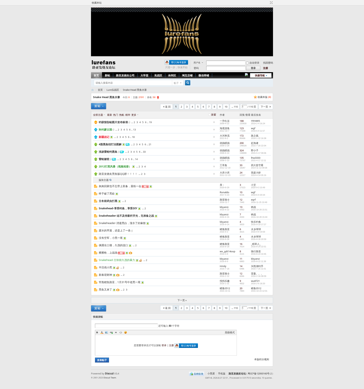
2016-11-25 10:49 (259, 202)
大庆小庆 (225, 172)
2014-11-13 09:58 (259, 168)
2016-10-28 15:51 (259, 210)
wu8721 (255, 281)
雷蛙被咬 (104, 159)
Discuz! (109, 373)
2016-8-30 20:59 (258, 239)
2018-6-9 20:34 (258, 195)
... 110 (234, 106)
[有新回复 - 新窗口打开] (95, 187)
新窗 (213, 114)
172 (242, 135)
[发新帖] (98, 106)
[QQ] (196, 373)
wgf (253, 128)
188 (242, 121)
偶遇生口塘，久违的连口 (113, 245)
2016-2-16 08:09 (258, 276)
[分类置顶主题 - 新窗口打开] (95, 130)
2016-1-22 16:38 (258, 138)
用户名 (197, 62)
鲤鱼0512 (225, 288)
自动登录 (254, 62)
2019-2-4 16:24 (258, 123)
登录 (164, 345)
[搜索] (187, 83)
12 (241, 199)
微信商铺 (203, 75)
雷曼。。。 (257, 273)
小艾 (253, 185)
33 (144, 151)
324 (242, 150)
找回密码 (268, 62)
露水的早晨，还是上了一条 (115, 230)
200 (242, 143)
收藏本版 (264, 97)
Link (111, 332)
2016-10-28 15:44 (259, 217)
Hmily (223, 266)
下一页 (264, 106)
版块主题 (104, 180)
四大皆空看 (257, 165)
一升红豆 (225, 121)
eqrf (253, 199)
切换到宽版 (271, 2)
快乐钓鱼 (256, 221)
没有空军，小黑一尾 (111, 238)
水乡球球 (256, 229)
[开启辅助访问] (268, 2)
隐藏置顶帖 (214, 122)
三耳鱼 (223, 165)
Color (102, 332)
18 (133, 137)
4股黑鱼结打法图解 (110, 144)
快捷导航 (260, 75)
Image (106, 332)
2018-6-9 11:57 (258, 131)
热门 (115, 114)
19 (150, 122)
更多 (133, 114)
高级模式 (230, 332)
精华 (127, 114)
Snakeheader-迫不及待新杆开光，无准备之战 (126, 215)
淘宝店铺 (187, 75)
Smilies (125, 332)
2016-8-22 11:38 (258, 261)
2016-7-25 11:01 (258, 269)
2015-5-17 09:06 (258, 153)
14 (136, 159)
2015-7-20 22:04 (258, 146)
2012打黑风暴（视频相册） (115, 166)
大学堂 (144, 75)
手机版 (221, 373)
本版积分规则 (261, 359)
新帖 (107, 75)
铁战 (253, 207)
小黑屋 (211, 373)
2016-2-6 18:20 (258, 283)
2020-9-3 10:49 (258, 187)
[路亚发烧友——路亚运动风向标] (103, 69)
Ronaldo (224, 192)
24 (241, 172)
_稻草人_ (256, 244)
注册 (265, 68)
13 (134, 129)
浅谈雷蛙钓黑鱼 (108, 151)
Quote (116, 332)
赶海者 (254, 143)
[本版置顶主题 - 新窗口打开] (95, 145)
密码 (196, 68)
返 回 (168, 106)
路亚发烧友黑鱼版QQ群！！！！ (118, 174)
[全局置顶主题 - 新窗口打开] (95, 123)
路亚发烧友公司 (125, 75)
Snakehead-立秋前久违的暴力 (117, 260)
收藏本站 (97, 2)
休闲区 (172, 75)
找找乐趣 (225, 281)
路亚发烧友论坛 (237, 373)
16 (241, 244)
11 (241, 258)
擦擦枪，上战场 (108, 252)
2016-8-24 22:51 (258, 246)
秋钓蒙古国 (105, 129)
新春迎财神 (105, 275)
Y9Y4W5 (255, 121)
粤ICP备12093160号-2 (260, 373)
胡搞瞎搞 (225, 143)
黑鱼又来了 (105, 289)
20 (241, 288)
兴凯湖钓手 (257, 266)
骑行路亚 (256, 251)
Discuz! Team (110, 377)
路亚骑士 (225, 199)
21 (150, 144)
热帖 (121, 114)
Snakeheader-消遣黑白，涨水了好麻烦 (122, 223)
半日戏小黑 (105, 267)
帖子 (176, 83)
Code (121, 332)
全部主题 (98, 114)
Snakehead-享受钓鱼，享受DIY (118, 208)
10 (226, 106)
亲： (222, 185)
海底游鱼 (225, 128)
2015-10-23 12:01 (259, 291)
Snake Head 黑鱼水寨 (135, 89)
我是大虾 (256, 172)
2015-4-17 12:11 (258, 160)
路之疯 (254, 135)
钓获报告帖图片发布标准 (113, 122)
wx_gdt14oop (227, 251)
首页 (96, 75)
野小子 (254, 150)
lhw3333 (255, 157)
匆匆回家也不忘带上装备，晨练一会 (120, 186)
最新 (109, 114)
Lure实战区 (113, 89)
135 (242, 157)
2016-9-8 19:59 (258, 232)
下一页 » (182, 300)
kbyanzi (224, 207)
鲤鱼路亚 (225, 229)
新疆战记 (104, 137)
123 (242, 128)
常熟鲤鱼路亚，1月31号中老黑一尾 (119, 282)
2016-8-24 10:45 (258, 254)
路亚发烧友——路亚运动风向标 (92, 90)
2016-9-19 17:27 (258, 224)
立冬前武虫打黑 (108, 201)
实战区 (158, 75)
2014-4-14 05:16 (258, 175)
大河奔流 (225, 135)
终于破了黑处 (107, 193)
